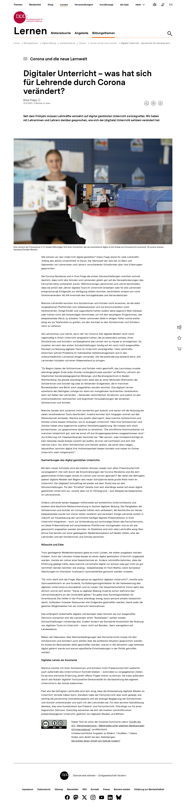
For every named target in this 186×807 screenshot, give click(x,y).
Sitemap (59, 789)
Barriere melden (122, 789)
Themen (82, 43)
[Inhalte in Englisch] (170, 5)
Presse (106, 789)
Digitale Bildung (49, 43)
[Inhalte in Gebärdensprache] (162, 5)
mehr (140, 4)
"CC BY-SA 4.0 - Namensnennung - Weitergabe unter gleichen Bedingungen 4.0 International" (107, 725)
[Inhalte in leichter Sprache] (154, 5)
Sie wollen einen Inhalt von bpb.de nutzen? (95, 740)
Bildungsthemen (31, 43)
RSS (85, 789)
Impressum (27, 789)
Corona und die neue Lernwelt (103, 43)
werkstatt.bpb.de (67, 43)
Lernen (17, 43)
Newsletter (72, 789)
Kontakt (95, 789)
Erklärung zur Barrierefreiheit (149, 789)
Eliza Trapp (32, 100)
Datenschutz (44, 789)
